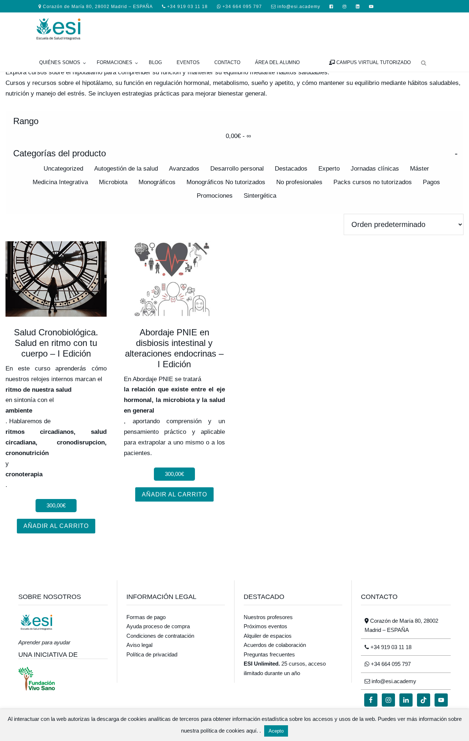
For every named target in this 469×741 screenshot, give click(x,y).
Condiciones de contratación (160, 636)
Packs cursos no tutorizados (372, 182)
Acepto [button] (276, 731)
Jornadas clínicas (375, 168)
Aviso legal (139, 645)
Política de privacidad (151, 654)
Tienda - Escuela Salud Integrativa (88, 28)
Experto (329, 168)
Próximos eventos (265, 626)
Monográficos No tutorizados (226, 182)
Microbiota (113, 182)
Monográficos (157, 182)
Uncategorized (63, 168)
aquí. (252, 730)
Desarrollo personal (237, 168)
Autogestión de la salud (126, 168)
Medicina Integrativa (60, 182)
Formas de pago (146, 617)
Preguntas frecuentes (269, 654)
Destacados (291, 168)
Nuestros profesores (268, 617)
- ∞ (238, 136)
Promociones (215, 195)
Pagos (431, 182)
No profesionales (299, 182)
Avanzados (184, 168)
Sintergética (260, 195)
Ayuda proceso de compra (158, 626)
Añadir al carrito (56, 526)
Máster (419, 168)
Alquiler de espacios (268, 636)
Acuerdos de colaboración (275, 645)
